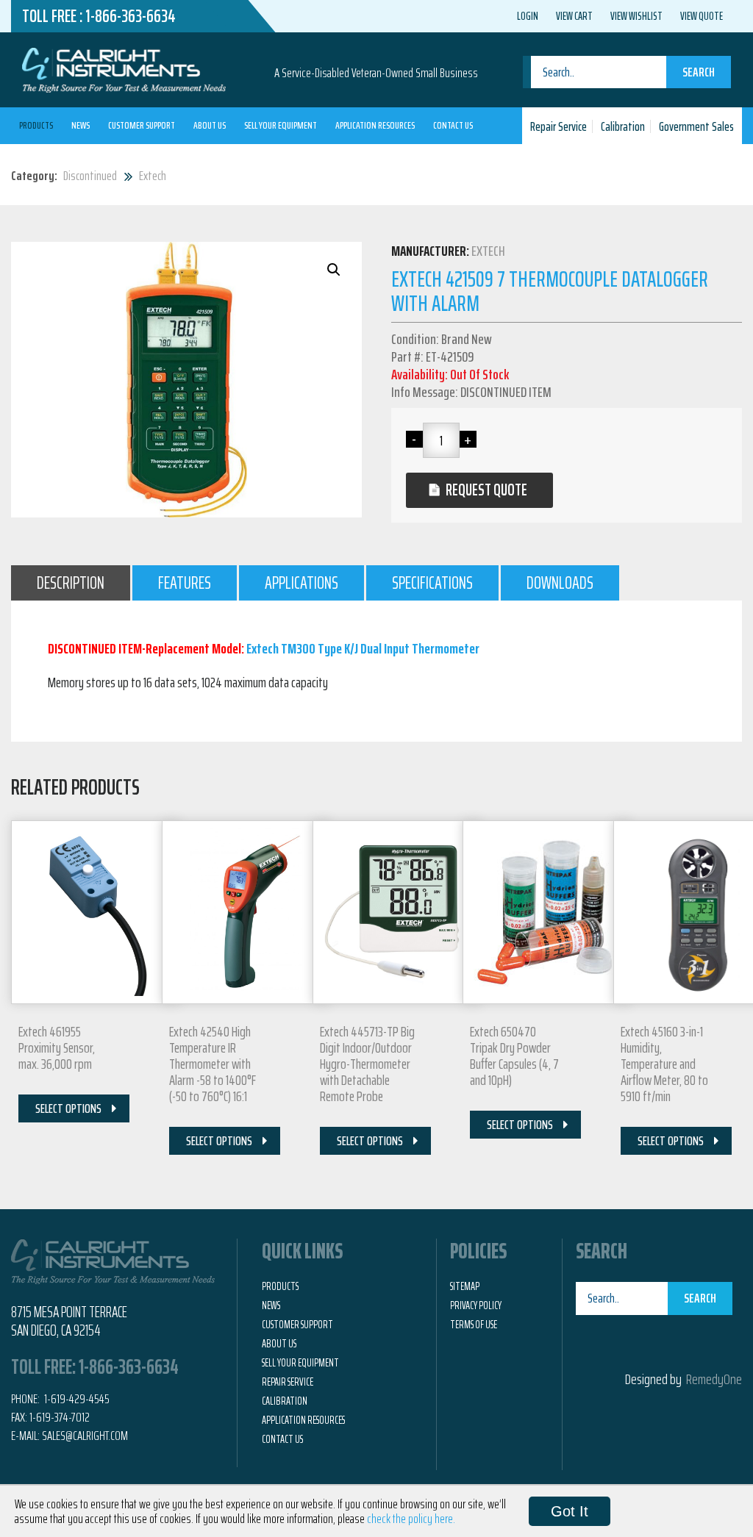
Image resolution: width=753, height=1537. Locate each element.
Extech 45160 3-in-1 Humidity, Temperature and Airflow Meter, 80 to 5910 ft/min (664, 1064)
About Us (209, 125)
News (80, 125)
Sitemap (464, 1286)
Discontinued (90, 175)
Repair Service (558, 126)
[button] (334, 270)
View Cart (574, 16)
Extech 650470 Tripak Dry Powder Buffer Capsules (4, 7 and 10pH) (514, 1056)
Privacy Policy (476, 1305)
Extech (152, 175)
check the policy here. (411, 1518)
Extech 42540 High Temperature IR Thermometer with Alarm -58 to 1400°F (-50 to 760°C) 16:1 (212, 1064)
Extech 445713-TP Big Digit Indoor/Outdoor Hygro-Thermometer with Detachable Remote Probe (367, 1064)
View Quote (701, 16)
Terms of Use (473, 1324)
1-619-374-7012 (59, 1417)
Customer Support (141, 125)
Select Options (68, 1108)
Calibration (623, 126)
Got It (569, 1511)
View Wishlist (636, 16)
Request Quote (486, 490)
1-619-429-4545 (76, 1399)
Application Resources (375, 125)
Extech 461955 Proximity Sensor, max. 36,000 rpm (56, 1047)
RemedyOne (714, 1379)
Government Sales (696, 126)
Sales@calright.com (85, 1435)
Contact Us (453, 125)
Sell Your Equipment (280, 125)
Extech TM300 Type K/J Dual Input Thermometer (362, 648)
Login (527, 16)
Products (36, 125)
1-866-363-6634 (130, 16)
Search (698, 72)
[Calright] (124, 68)
